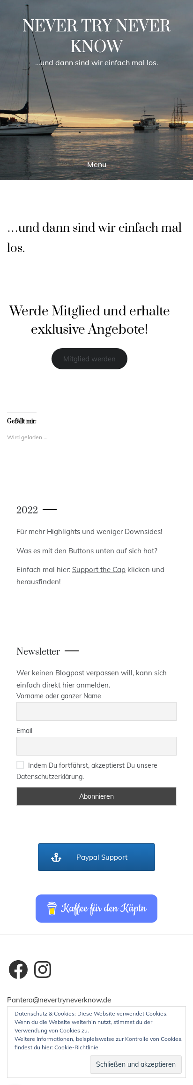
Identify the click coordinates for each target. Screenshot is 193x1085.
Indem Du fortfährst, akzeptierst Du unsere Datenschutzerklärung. (86, 771)
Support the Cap (99, 569)
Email (24, 730)
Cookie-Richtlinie (76, 1047)
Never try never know (96, 37)
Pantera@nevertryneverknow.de (59, 999)
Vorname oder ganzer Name (58, 696)
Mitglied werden (89, 358)
